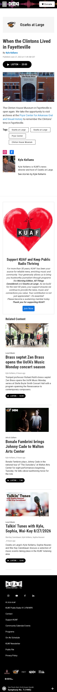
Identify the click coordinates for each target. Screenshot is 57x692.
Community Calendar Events (18, 626)
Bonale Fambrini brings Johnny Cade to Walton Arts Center (25, 446)
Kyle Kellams (12, 52)
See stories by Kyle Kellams (32, 174)
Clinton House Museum (22, 142)
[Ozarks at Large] (11, 25)
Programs (10, 632)
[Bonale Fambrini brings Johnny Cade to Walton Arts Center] (27, 420)
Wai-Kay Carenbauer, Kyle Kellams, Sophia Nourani (25, 537)
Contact (9, 614)
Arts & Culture (11, 437)
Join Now (28, 308)
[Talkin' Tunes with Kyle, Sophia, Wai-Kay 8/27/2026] (27, 504)
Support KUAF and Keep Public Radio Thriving (28, 261)
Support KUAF (12, 620)
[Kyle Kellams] (9, 164)
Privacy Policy (11, 656)
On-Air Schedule (13, 638)
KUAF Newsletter (13, 644)
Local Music (10, 353)
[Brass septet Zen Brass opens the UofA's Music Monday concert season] (27, 335)
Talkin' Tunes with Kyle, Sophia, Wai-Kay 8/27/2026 (28, 528)
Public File (10, 650)
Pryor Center (17, 136)
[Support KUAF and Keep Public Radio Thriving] (28, 227)
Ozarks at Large (32, 24)
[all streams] (53, 688)
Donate (48, 4)
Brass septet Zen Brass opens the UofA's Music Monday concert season (25, 362)
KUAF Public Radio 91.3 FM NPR (19, 608)
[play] (4, 688)
